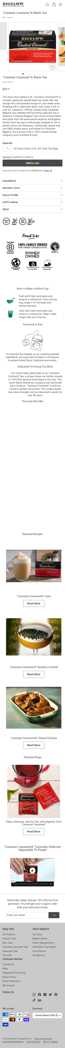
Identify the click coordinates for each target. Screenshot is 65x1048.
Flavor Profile (10, 195)
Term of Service (33, 1042)
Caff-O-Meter (10, 202)
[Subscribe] (54, 915)
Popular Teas (9, 938)
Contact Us (8, 964)
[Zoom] (52, 66)
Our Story (37, 934)
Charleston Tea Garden (44, 947)
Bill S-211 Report (50, 1042)
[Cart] (53, 4)
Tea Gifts (7, 955)
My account (9, 985)
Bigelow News (39, 938)
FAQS (6, 209)
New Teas (8, 942)
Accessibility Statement (13, 1042)
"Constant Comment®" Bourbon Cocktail (34, 667)
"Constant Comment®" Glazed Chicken (33, 738)
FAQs (5, 968)
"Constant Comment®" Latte (34, 596)
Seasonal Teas (10, 951)
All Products (9, 934)
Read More (33, 603)
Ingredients (9, 180)
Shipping (7, 157)
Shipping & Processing (14, 972)
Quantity (7, 143)
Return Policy (9, 977)
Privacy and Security (43, 1039)
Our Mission (38, 955)
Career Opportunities (43, 942)
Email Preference (11, 981)
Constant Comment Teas (15, 947)
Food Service (39, 951)
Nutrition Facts (11, 187)
